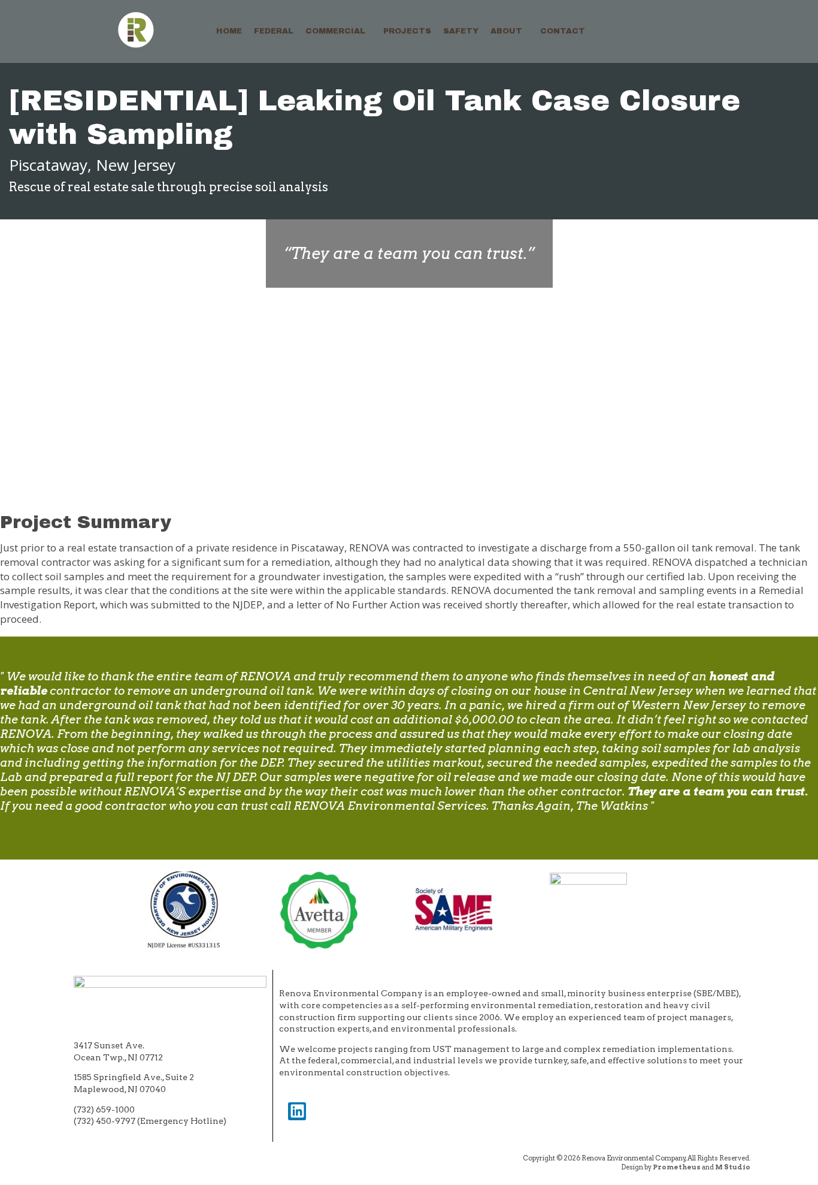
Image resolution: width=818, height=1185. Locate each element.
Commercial (335, 31)
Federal (273, 31)
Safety (460, 31)
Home (229, 31)
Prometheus (677, 1167)
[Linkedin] (297, 1111)
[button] (338, 31)
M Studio (732, 1167)
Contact (562, 31)
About (506, 31)
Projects (407, 31)
